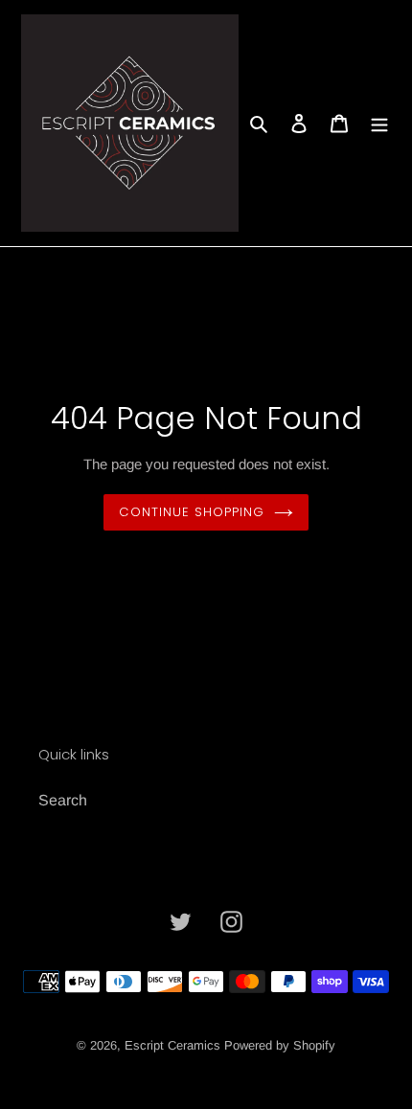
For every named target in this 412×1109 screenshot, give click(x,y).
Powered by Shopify (279, 1045)
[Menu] (379, 123)
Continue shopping (192, 512)
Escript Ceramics (172, 1045)
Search (62, 800)
